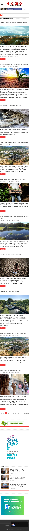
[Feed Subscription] (28, 18)
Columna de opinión (14, 25)
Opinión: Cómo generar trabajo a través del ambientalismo (13, 179)
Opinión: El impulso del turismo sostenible (9, 291)
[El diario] (14, 4)
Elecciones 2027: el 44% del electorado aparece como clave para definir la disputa (17, 470)
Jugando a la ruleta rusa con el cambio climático (11, 254)
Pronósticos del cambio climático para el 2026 (10, 370)
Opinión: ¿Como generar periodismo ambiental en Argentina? (13, 22)
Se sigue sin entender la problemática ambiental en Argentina (14, 142)
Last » (22, 415)
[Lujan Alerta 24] (14, 9)
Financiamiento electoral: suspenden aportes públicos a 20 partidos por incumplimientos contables (18, 478)
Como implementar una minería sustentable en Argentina (13, 333)
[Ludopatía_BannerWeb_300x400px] (12, 446)
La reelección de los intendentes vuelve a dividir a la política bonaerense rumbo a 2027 (18, 485)
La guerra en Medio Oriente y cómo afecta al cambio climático (14, 64)
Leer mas (3, 58)
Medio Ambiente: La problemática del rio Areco (10, 105)
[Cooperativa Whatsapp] (12, 505)
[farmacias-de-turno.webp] (12, 423)
